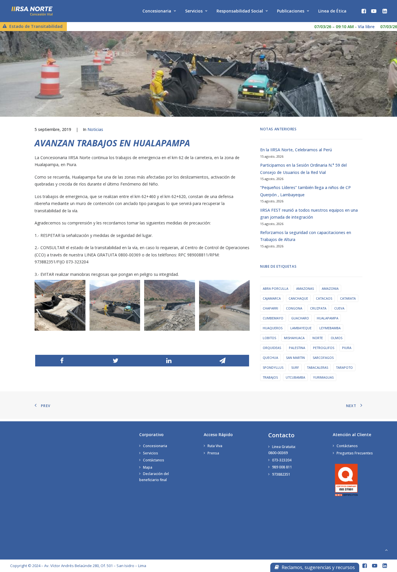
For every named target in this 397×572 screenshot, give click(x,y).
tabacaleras (317, 367)
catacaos (324, 298)
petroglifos (323, 348)
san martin (295, 357)
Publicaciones (290, 11)
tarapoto (344, 367)
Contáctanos (153, 460)
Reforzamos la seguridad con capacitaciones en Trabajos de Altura (305, 236)
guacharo (300, 318)
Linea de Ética (332, 11)
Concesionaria (156, 11)
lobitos (269, 338)
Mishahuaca (294, 338)
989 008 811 (282, 467)
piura (346, 348)
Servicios (194, 11)
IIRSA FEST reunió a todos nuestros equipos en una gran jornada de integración (309, 213)
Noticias (95, 129)
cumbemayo (273, 318)
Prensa (213, 453)
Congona (294, 308)
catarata (348, 298)
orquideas (272, 348)
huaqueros (272, 328)
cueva (339, 308)
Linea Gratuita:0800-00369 (282, 449)
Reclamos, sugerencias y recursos (317, 567)
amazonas (305, 288)
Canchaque (298, 298)
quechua (270, 357)
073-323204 (282, 460)
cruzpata (318, 308)
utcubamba (295, 377)
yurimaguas (323, 377)
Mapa (147, 467)
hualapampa (327, 318)
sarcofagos (323, 357)
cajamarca (272, 298)
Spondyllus (273, 367)
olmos (336, 338)
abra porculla (275, 288)
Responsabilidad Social (240, 11)
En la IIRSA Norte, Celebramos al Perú (296, 149)
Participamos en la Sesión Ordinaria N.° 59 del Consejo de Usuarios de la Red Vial (303, 168)
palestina (297, 348)
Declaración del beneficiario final (154, 476)
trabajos (270, 377)
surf (295, 367)
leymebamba (330, 328)
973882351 (281, 474)
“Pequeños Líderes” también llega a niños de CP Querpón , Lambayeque (305, 191)
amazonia (330, 288)
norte (317, 338)
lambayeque (301, 328)
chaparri (270, 308)
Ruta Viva (215, 445)
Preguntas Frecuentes (355, 453)
